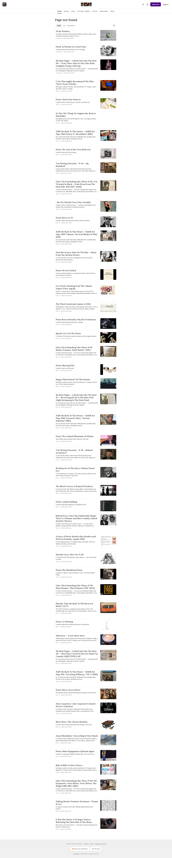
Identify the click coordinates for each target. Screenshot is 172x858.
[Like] (57, 41)
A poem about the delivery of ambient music (71, 505)
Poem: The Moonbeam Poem (69, 570)
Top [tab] (64, 25)
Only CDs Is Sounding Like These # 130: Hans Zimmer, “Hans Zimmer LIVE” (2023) (75, 586)
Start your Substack (81, 849)
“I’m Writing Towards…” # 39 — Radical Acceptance (74, 451)
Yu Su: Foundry (63, 31)
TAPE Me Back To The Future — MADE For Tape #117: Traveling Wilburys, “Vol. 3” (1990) (77, 673)
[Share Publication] (148, 4)
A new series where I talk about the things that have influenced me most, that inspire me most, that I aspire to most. (75, 170)
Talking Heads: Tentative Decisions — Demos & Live (77, 802)
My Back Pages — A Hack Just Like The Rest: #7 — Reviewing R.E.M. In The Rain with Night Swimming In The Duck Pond (76, 397)
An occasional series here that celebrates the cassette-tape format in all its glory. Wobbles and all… (75, 138)
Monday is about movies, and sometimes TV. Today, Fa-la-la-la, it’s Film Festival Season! (76, 383)
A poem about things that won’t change (69, 322)
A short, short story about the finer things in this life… (74, 725)
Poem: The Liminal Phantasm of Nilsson (74, 436)
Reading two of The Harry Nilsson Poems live (75, 469)
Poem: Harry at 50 (64, 218)
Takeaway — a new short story (70, 635)
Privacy (86, 844)
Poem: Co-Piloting (64, 621)
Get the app (96, 849)
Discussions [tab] (71, 25)
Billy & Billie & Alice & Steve (69, 765)
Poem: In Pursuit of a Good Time (71, 47)
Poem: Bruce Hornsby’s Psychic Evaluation (76, 319)
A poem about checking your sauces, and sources (73, 102)
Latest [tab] (59, 25)
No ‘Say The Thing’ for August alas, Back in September (76, 114)
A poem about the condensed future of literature (72, 624)
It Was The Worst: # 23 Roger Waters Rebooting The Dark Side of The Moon (74, 820)
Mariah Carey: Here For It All (70, 554)
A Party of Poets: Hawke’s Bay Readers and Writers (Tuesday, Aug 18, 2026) (76, 537)
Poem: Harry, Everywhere (68, 690)
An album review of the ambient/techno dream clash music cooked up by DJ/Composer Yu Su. (76, 35)
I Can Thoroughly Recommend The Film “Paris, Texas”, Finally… (75, 82)
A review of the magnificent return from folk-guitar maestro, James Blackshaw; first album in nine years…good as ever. (76, 740)
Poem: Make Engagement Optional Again (75, 751)
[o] (108, 290)
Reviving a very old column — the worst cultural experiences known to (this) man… (76, 826)
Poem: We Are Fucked (66, 270)
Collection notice (100, 844)
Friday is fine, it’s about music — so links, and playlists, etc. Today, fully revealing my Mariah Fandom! (76, 206)
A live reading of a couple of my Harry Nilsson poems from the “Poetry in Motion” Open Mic (76, 475)
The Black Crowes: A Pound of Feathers (74, 486)
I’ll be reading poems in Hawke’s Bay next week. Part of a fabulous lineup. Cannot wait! (75, 543)
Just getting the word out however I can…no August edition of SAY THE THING (76, 120)
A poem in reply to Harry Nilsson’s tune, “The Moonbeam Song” (75, 574)
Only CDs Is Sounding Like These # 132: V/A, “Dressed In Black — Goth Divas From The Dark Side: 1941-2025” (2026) (76, 184)
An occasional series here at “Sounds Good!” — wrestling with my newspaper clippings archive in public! (77, 70)
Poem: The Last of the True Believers (73, 149)
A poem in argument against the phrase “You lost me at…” (75, 754)
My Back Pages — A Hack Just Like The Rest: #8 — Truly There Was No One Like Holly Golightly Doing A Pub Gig (76, 63)
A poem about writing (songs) (66, 152)
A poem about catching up (65, 368)
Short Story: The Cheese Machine (72, 722)
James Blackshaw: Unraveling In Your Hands (77, 736)
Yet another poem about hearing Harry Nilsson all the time (76, 693)
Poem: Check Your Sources (68, 99)
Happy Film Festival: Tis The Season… (73, 379)
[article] (86, 36)
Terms (92, 844)
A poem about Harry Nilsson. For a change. (70, 49)
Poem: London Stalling (66, 502)
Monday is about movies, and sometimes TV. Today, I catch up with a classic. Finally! (76, 88)
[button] (59, 11)
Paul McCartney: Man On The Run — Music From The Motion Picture (76, 253)
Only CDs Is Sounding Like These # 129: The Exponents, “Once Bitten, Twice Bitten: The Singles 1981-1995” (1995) (76, 783)
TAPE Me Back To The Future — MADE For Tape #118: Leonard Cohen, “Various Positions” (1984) (75, 418)
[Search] (143, 4)
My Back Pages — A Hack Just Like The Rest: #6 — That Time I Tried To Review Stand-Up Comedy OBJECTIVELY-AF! (77, 654)
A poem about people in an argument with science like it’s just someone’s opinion (75, 274)
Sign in (165, 4)
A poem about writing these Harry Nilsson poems (73, 220)
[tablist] (66, 26)
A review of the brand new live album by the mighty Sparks (76, 336)
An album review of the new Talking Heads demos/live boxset (74, 808)
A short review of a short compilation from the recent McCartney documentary (74, 259)
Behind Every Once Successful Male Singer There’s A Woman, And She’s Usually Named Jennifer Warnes (76, 518)
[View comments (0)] (70, 41)
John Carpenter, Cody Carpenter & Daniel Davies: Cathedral (75, 705)
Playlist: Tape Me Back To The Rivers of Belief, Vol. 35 (74, 604)
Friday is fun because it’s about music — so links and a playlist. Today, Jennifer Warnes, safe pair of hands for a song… (75, 525)
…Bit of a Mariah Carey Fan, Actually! (73, 202)
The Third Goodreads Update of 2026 (73, 304)
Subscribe (155, 4)
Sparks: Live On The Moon (68, 333)
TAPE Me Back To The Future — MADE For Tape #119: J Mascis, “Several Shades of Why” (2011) (77, 234)
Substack (76, 854)
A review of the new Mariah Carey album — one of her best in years (76, 558)
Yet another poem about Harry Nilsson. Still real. (72, 439)
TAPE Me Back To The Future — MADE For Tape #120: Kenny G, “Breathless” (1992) (75, 132)
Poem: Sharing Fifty (65, 365)
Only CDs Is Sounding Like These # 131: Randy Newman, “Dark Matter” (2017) (74, 348)
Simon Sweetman (68, 38)
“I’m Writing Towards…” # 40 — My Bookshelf (72, 164)
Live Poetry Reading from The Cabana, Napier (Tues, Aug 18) (74, 287)
